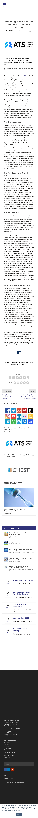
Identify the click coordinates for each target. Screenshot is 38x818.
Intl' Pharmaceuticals (21, 569)
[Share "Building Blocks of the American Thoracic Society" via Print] (28, 378)
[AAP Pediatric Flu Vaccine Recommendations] (19, 497)
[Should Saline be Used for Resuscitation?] (19, 470)
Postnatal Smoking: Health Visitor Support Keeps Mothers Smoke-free (21, 559)
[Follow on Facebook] (5, 769)
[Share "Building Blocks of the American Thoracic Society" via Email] (24, 378)
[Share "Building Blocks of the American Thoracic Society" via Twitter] (13, 378)
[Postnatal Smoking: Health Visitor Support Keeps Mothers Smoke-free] (6, 559)
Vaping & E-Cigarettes (21, 543)
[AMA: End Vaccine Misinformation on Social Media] (19, 416)
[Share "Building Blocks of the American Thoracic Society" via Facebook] (10, 378)
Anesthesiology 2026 (21, 618)
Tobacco (28, 552)
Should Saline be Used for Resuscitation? (14, 483)
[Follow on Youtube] (12, 769)
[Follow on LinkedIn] (8, 769)
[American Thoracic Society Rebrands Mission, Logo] (19, 443)
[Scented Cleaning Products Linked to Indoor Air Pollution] (6, 534)
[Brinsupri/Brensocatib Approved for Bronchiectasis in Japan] (6, 567)
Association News (19, 31)
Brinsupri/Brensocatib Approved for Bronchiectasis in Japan (19, 566)
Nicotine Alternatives (21, 552)
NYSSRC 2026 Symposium (23, 580)
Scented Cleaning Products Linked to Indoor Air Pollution (20, 533)
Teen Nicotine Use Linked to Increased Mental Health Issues (20, 549)
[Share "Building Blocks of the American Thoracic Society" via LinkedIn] (17, 378)
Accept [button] (19, 814)
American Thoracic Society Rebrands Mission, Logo (19, 455)
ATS (24, 76)
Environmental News (21, 536)
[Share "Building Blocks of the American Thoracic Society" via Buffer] (21, 378)
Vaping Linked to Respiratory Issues (19, 542)
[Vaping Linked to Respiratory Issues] (6, 543)
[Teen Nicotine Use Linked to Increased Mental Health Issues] (6, 550)
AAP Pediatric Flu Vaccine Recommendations (14, 510)
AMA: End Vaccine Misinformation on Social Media (19, 428)
